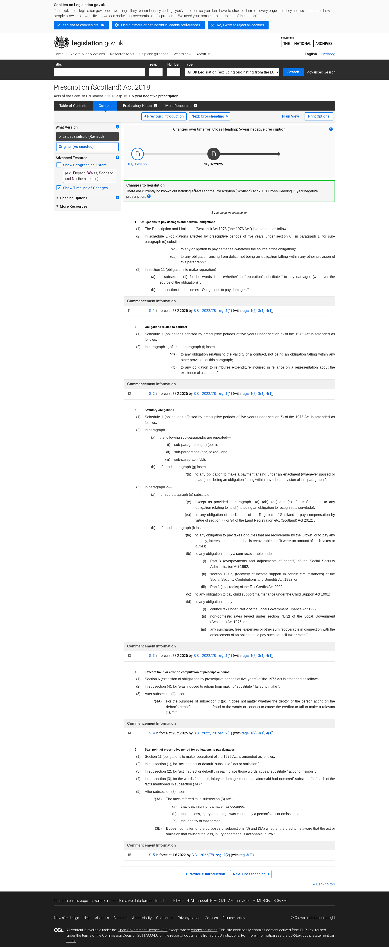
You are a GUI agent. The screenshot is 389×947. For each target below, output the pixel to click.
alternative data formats (135, 900)
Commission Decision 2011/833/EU (130, 935)
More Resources (178, 106)
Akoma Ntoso (239, 900)
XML (222, 900)
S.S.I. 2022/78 (205, 311)
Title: (58, 64)
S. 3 (152, 656)
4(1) (269, 311)
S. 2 (152, 393)
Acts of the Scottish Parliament (78, 96)
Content (105, 106)
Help (87, 918)
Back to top (325, 884)
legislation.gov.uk (91, 37)
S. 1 (152, 311)
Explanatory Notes (137, 106)
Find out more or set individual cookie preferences (160, 25)
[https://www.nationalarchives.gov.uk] (308, 40)
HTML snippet (197, 900)
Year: (153, 64)
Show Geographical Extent (84, 165)
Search (293, 72)
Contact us (164, 918)
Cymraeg (328, 54)
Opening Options (71, 198)
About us (102, 918)
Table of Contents (73, 106)
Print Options (319, 116)
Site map (120, 918)
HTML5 (178, 900)
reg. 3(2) (246, 855)
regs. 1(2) (249, 311)
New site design (66, 918)
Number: (173, 64)
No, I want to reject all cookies (240, 25)
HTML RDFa (262, 900)
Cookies (211, 918)
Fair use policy (233, 918)
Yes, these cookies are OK (83, 25)
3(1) (261, 311)
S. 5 (152, 855)
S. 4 (152, 733)
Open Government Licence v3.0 (142, 930)
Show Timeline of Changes (85, 188)
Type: (189, 64)
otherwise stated (204, 930)
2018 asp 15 (117, 96)
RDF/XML (281, 900)
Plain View (290, 116)
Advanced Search (321, 72)
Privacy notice (189, 918)
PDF (213, 900)
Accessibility (142, 918)
